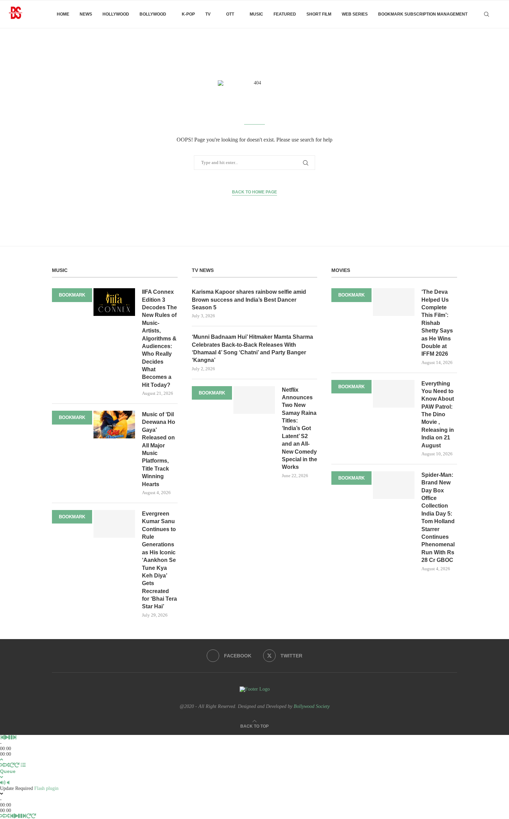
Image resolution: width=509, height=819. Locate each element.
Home (63, 14)
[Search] (486, 14)
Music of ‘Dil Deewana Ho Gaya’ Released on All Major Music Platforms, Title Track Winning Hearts (158, 449)
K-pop (188, 14)
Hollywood (115, 14)
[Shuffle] (2, 765)
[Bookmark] (498, 14)
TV (208, 14)
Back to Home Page (254, 192)
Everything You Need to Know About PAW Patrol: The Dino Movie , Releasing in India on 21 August (437, 414)
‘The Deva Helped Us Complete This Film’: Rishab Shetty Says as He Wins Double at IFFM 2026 (437, 323)
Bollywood (153, 14)
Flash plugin (46, 788)
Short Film (318, 14)
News (86, 14)
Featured (285, 14)
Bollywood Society (312, 706)
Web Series (355, 14)
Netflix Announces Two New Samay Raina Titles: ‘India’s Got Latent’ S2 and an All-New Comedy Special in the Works (299, 428)
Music (256, 14)
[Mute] (3, 782)
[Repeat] (12, 765)
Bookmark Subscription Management (422, 14)
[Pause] (10, 737)
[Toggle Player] (1, 759)
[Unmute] (8, 782)
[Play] (6, 737)
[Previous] (2, 737)
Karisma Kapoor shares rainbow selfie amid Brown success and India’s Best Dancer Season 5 (249, 299)
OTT (230, 14)
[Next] (14, 737)
